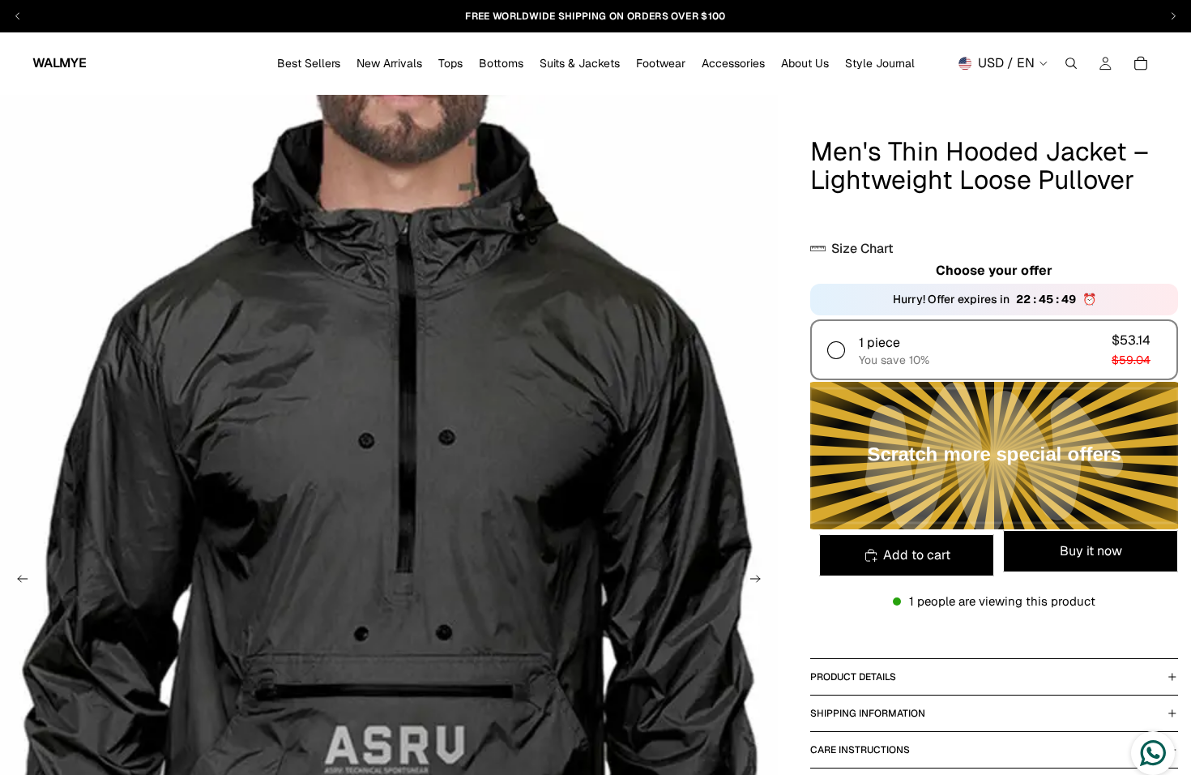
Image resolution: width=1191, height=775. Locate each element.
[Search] (1071, 63)
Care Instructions (860, 749)
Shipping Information (867, 713)
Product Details (853, 676)
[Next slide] (760, 581)
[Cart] (1141, 63)
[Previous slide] (18, 581)
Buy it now (1091, 550)
